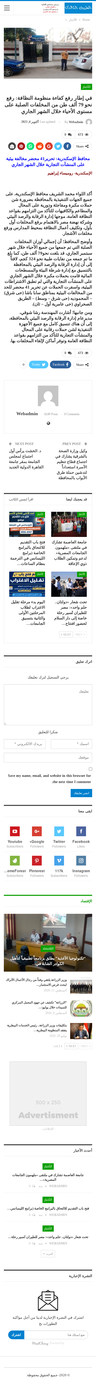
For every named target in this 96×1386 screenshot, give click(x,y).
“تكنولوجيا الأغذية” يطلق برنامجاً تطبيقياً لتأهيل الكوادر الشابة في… (48, 961)
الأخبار (86, 87)
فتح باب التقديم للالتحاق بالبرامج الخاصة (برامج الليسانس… (48, 1208)
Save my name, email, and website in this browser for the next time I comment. (49, 779)
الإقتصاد (48, 948)
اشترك (16, 1335)
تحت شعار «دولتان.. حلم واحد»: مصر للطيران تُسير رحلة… (48, 1237)
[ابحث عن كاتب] (48, 396)
